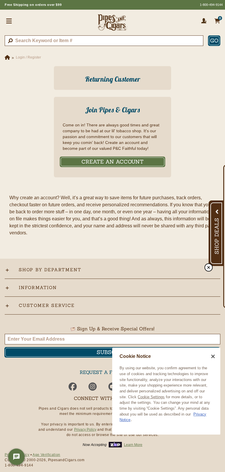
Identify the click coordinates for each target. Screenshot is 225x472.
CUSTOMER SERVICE (47, 305)
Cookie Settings (151, 397)
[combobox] (104, 40)
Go (214, 40)
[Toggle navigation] (9, 20)
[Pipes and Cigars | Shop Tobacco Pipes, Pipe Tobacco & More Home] (112, 24)
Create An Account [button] (112, 161)
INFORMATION (38, 287)
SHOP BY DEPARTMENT (50, 269)
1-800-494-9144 (211, 4)
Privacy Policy (85, 430)
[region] (166, 391)
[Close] (213, 356)
